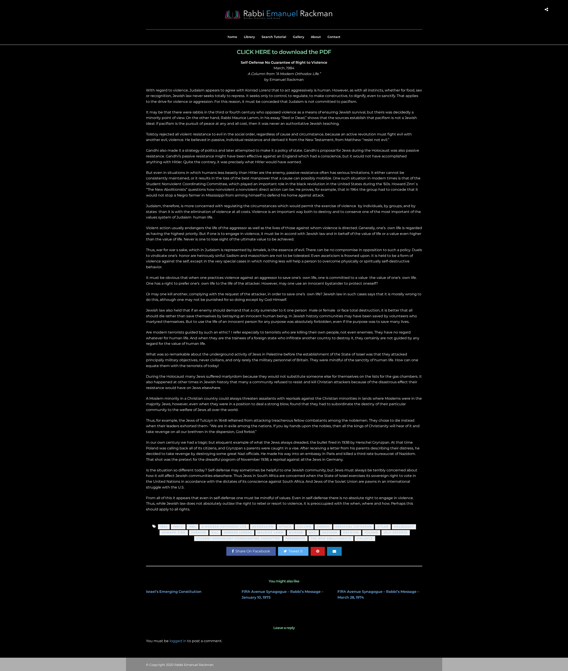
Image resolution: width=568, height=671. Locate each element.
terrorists (295, 538)
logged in (178, 641)
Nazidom (330, 532)
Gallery (298, 37)
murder (296, 532)
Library (249, 37)
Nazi (313, 532)
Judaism (198, 532)
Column (304, 526)
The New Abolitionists (331, 538)
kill (215, 532)
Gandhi (323, 526)
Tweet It (295, 551)
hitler (383, 526)
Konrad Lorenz (238, 532)
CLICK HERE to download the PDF (284, 52)
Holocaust (404, 526)
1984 (192, 526)
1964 (164, 526)
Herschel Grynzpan (353, 526)
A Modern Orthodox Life (224, 526)
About (316, 37)
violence (365, 538)
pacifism (351, 532)
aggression (263, 526)
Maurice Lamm (271, 532)
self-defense (396, 532)
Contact (333, 37)
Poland (371, 532)
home (232, 37)
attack (285, 526)
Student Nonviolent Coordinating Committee (238, 538)
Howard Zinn (174, 532)
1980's (178, 526)
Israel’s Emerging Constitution (173, 592)
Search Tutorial (274, 37)
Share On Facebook (252, 551)
